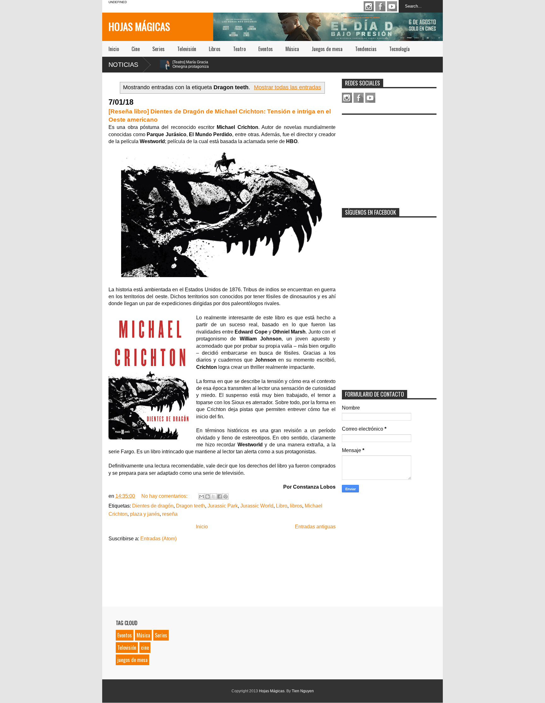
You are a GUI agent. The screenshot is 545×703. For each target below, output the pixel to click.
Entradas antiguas (315, 526)
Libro (281, 505)
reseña (170, 514)
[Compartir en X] (213, 496)
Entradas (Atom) (158, 538)
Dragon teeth (190, 505)
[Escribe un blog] (207, 496)
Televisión (186, 49)
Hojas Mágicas (139, 26)
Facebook (380, 6)
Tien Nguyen (303, 691)
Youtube (392, 6)
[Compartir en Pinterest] (225, 496)
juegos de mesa (132, 660)
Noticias (123, 64)
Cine (136, 49)
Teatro (239, 49)
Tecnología (399, 49)
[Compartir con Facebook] (219, 496)
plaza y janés (145, 514)
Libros (214, 49)
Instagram (369, 6)
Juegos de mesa (327, 49)
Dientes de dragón (152, 505)
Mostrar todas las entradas (287, 87)
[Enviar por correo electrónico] (201, 496)
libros (296, 505)
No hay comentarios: (165, 496)
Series (158, 49)
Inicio (113, 49)
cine (145, 647)
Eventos (265, 49)
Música (292, 49)
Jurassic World (256, 505)
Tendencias (366, 49)
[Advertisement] (389, 157)
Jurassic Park (223, 505)
